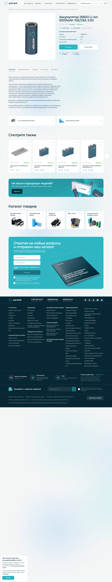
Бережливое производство (17, 328)
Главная (11, 9)
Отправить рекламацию (35, 323)
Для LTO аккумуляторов (35, 342)
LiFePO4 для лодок (90, 333)
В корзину (68, 47)
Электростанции (89, 311)
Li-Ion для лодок (89, 335)
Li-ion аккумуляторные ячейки (39, 9)
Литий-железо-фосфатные (16, 340)
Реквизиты (12, 325)
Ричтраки (68, 323)
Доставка (30, 313)
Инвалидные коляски (90, 363)
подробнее (6, 574)
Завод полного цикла (15, 310)
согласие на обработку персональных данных (27, 277)
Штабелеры (69, 318)
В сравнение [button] (76, 28)
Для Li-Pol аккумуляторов (35, 337)
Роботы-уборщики (71, 346)
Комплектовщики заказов (73, 328)
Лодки (86, 330)
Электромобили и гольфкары (93, 338)
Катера (86, 325)
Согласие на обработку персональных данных (59, 397)
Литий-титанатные (14, 343)
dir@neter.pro (99, 374)
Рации (67, 361)
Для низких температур (91, 366)
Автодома (87, 340)
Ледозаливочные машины (73, 333)
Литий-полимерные (14, 345)
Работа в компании (14, 323)
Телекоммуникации (71, 313)
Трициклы (87, 350)
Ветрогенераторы (89, 318)
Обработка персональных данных (35, 397)
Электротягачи (70, 325)
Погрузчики (69, 320)
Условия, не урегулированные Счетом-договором (36, 326)
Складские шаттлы (71, 315)
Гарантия (30, 315)
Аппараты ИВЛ (88, 361)
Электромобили (89, 345)
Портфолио (12, 315)
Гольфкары (87, 343)
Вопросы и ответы (33, 320)
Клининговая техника (72, 335)
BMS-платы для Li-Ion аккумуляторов (52, 326)
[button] (29, 142)
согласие (36, 282)
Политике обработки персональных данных (26, 280)
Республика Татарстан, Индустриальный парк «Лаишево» (42, 379)
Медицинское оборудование (93, 356)
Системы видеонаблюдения (74, 363)
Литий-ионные (13, 338)
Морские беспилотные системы (93, 353)
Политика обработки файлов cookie (19, 400)
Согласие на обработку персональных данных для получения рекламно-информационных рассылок (38, 403)
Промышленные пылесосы (73, 343)
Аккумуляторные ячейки (21, 9)
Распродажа (31, 310)
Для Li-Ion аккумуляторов (35, 334)
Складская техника (71, 310)
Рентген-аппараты (89, 358)
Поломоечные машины (72, 338)
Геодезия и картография (73, 358)
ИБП (67, 353)
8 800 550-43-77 (61, 3)
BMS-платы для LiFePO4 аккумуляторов (53, 330)
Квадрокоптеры (89, 328)
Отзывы (11, 318)
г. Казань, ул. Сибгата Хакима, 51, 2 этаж (69, 378)
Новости (11, 313)
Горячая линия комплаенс (16, 397)
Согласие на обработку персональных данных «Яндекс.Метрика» (50, 400)
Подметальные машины (72, 341)
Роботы (68, 348)
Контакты (11, 320)
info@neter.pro (68, 299)
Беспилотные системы (90, 308)
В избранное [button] (65, 28)
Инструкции (31, 318)
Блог (10, 330)
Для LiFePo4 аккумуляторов (36, 339)
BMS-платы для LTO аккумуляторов (52, 334)
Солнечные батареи (90, 320)
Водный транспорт (89, 323)
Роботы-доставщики (72, 351)
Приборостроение (71, 356)
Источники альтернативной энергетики (92, 314)
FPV (67, 366)
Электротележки (70, 330)
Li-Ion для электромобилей (92, 348)
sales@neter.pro (71, 3)
